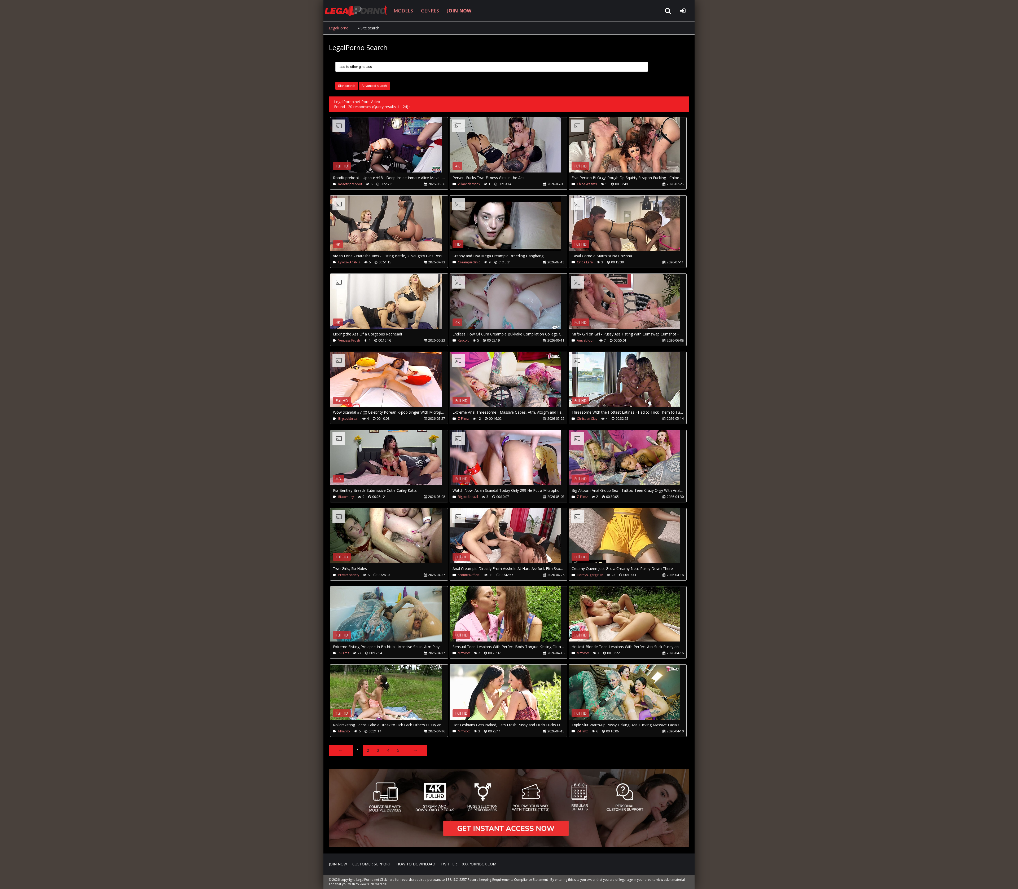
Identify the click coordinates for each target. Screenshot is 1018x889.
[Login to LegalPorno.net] (682, 10)
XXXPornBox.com (479, 863)
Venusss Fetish (349, 340)
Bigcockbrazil (348, 418)
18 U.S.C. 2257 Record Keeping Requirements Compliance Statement (497, 879)
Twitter (449, 863)
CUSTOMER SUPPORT (371, 863)
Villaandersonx (469, 184)
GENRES (430, 10)
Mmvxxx (464, 653)
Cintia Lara (585, 262)
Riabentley (346, 496)
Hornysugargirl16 (590, 575)
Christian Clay (587, 418)
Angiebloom (586, 340)
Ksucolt (463, 340)
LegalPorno (339, 27)
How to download (415, 863)
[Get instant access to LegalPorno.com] (509, 845)
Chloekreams (587, 184)
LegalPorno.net (358, 10)
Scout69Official (469, 575)
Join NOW (338, 863)
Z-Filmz (463, 418)
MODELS (403, 10)
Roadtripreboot (350, 184)
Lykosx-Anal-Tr (349, 262)
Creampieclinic (469, 262)
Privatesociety (348, 575)
